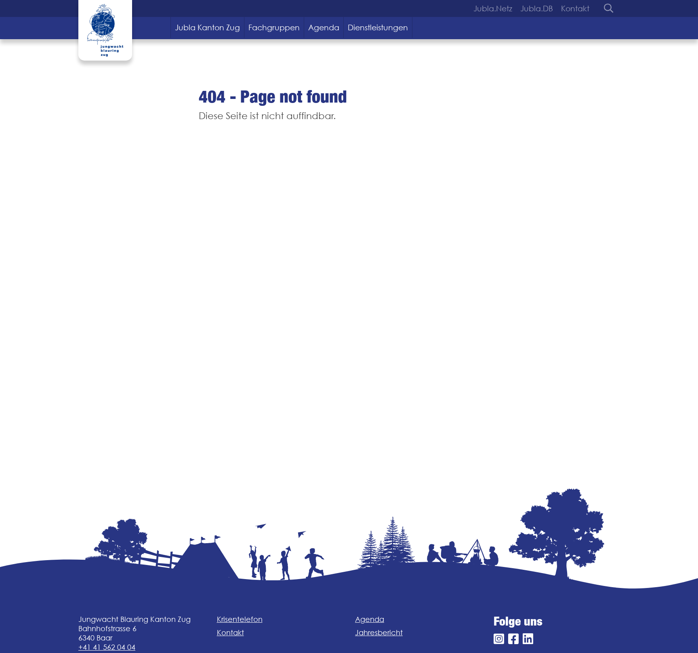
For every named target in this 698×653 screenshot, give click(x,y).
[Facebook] (513, 639)
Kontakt (575, 8)
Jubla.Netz (492, 8)
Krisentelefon (240, 619)
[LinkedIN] (528, 639)
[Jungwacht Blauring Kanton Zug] (105, 30)
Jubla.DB (536, 8)
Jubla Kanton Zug (207, 27)
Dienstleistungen (378, 27)
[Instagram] (499, 639)
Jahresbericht (379, 632)
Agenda (323, 27)
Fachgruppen (274, 27)
